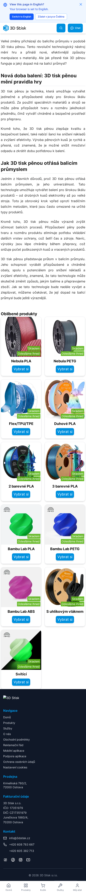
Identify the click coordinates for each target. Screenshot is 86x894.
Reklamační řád (13, 745)
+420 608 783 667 (21, 844)
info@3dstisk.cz (19, 838)
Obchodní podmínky (16, 739)
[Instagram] (20, 860)
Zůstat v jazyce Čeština (51, 16)
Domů (7, 717)
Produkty (9, 722)
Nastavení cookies (15, 767)
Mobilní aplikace (13, 750)
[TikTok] (5, 860)
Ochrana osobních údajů (19, 761)
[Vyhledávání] (61, 28)
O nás (7, 734)
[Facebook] (13, 860)
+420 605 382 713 (21, 850)
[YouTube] (28, 860)
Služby (7, 728)
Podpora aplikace (14, 756)
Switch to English (21, 16)
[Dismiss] (81, 4)
